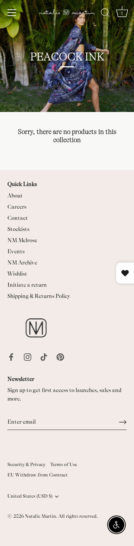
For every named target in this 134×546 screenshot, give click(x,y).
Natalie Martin (40, 516)
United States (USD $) (29, 496)
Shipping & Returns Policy (38, 296)
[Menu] (12, 12)
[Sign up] (123, 422)
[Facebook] (11, 356)
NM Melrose (22, 240)
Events (16, 251)
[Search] (105, 14)
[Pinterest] (60, 356)
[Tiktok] (44, 356)
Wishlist (17, 274)
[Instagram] (27, 356)
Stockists (18, 229)
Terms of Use (63, 464)
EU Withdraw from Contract (37, 475)
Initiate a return (27, 285)
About (15, 196)
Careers (16, 207)
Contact (17, 218)
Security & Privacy (26, 464)
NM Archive (22, 263)
